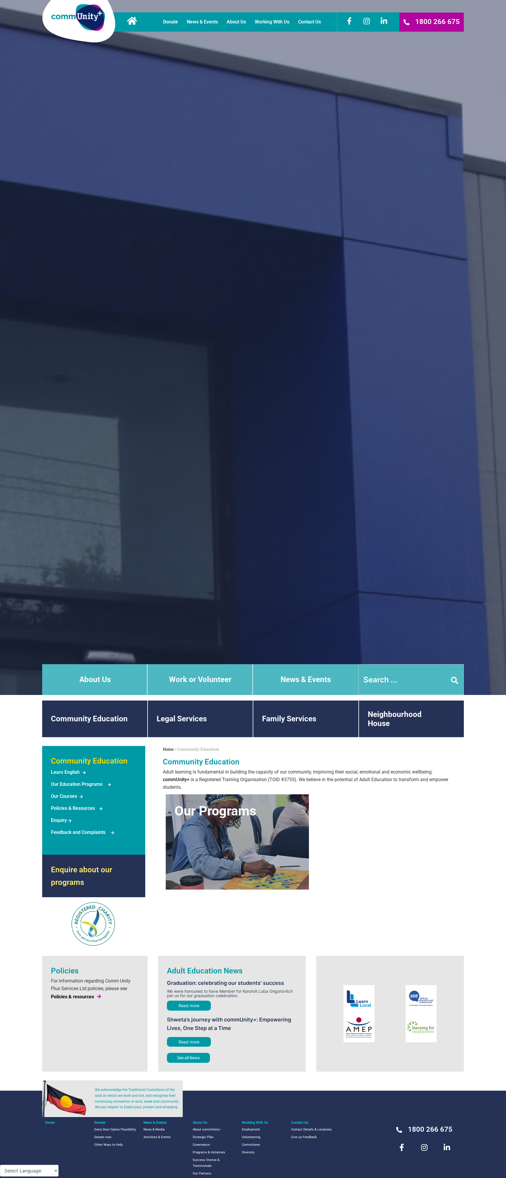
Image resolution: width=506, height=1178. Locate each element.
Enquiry (59, 820)
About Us (236, 22)
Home (168, 749)
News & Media (154, 1129)
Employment (251, 1129)
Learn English (65, 772)
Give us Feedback (304, 1137)
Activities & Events (157, 1137)
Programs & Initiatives (209, 1152)
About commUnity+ (206, 1129)
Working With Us (272, 22)
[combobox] (411, 679)
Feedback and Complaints (78, 832)
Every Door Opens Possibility (115, 1129)
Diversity (248, 1152)
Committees (251, 1145)
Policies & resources (72, 996)
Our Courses (64, 796)
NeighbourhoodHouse (395, 719)
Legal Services (182, 718)
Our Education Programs (76, 784)
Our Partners (202, 1173)
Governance (201, 1145)
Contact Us (309, 22)
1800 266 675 (437, 22)
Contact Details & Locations (311, 1129)
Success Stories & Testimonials (206, 1163)
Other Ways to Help (108, 1145)
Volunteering (251, 1137)
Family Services (289, 718)
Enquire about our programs (81, 876)
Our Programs (215, 811)
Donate (170, 22)
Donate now (102, 1137)
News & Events (202, 22)
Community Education (89, 718)
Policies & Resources (73, 808)
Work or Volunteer (200, 679)
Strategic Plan (203, 1137)
